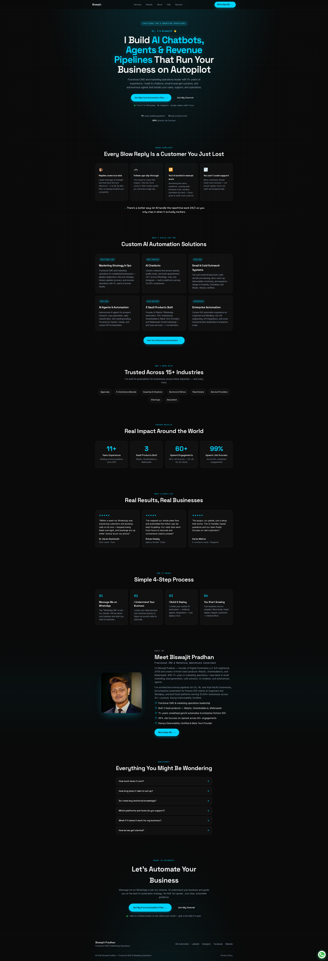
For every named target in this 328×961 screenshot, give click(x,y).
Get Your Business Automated (164, 340)
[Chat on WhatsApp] (322, 954)
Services (137, 4)
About (159, 4)
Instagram (206, 944)
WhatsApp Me (225, 4)
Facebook (218, 944)
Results (149, 4)
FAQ (169, 4)
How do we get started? (131, 830)
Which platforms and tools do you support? (142, 810)
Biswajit (97, 4)
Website (229, 944)
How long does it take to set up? (136, 791)
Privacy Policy (227, 955)
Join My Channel (185, 97)
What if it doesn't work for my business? (140, 820)
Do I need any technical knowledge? (137, 800)
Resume (178, 4)
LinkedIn (195, 944)
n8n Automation (182, 944)
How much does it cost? (131, 781)
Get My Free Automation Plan (151, 97)
